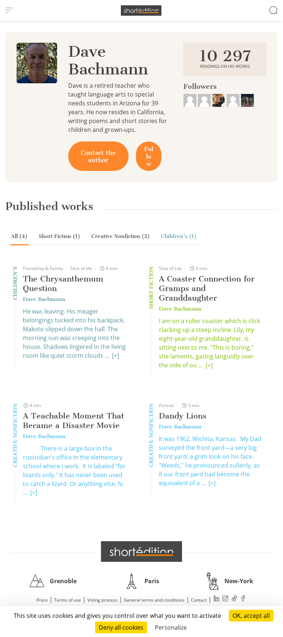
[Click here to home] (141, 551)
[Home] (141, 10)
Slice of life (81, 268)
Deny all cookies (121, 627)
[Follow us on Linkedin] (216, 599)
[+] (115, 355)
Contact (199, 600)
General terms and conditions (154, 600)
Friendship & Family (43, 268)
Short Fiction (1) (59, 236)
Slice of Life (170, 268)
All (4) (19, 236)
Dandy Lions (182, 415)
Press (42, 600)
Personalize (171, 627)
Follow (148, 156)
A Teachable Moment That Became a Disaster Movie (73, 420)
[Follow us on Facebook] (243, 599)
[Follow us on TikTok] (234, 599)
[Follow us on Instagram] (225, 599)
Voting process (102, 600)
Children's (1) (179, 236)
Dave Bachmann (44, 299)
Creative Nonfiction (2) (120, 236)
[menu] (9, 10)
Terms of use (67, 600)
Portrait (166, 405)
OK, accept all (251, 616)
